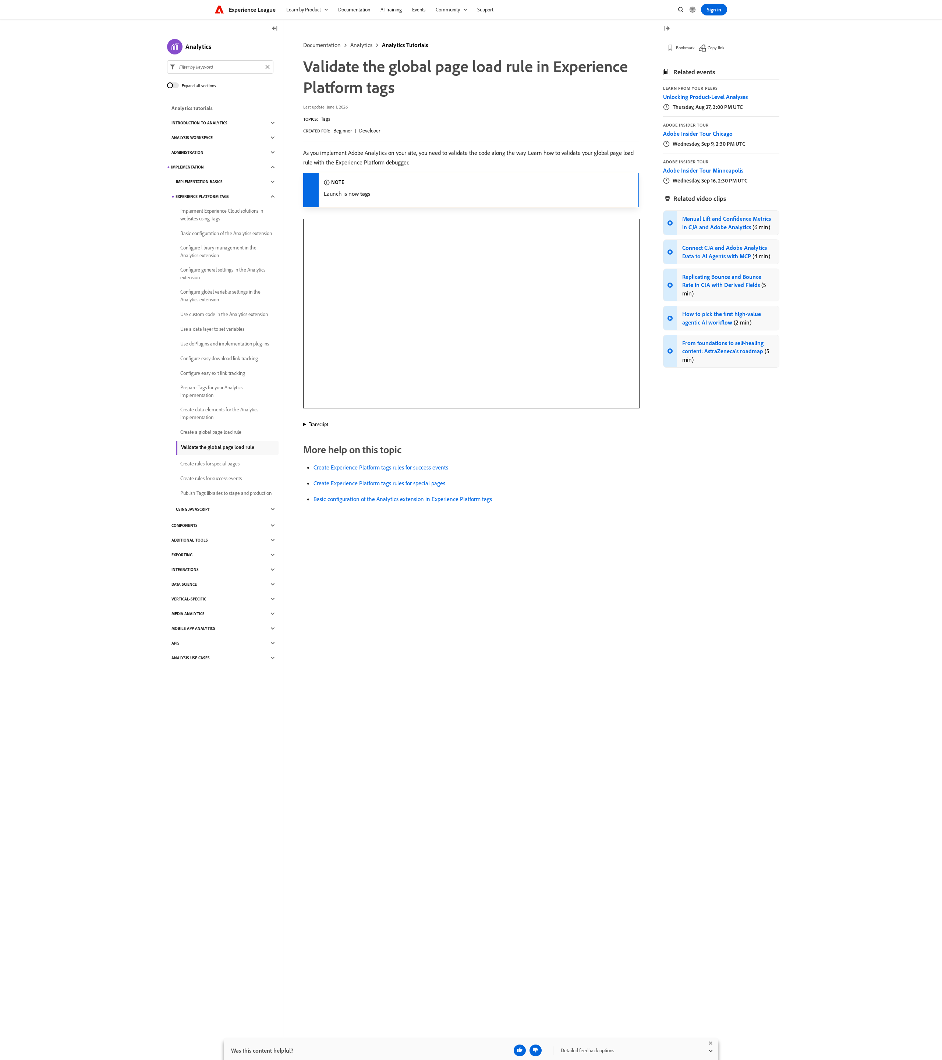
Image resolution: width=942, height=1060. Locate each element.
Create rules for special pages (210, 463)
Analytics (361, 45)
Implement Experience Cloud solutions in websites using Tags (221, 215)
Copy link (716, 47)
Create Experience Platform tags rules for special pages (379, 483)
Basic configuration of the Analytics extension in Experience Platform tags (403, 499)
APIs (175, 643)
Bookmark (685, 47)
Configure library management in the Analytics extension (218, 251)
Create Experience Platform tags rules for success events (381, 467)
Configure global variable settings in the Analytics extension (220, 295)
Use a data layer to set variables (212, 329)
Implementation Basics (199, 181)
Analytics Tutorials (405, 45)
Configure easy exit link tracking (212, 373)
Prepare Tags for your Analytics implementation (211, 391)
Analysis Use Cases (190, 657)
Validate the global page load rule (217, 447)
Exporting (181, 554)
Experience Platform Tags (202, 196)
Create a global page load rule (210, 432)
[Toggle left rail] (275, 29)
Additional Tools (189, 540)
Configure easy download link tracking (219, 358)
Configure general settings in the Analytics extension (222, 273)
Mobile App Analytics (193, 628)
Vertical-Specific (188, 599)
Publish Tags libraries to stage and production (226, 493)
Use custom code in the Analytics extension (224, 314)
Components (184, 525)
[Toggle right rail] (667, 29)
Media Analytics (188, 613)
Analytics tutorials (192, 108)
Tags (325, 119)
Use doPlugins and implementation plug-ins (224, 343)
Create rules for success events (211, 478)
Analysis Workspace (192, 137)
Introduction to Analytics (199, 122)
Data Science (184, 584)
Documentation (322, 45)
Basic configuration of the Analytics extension (226, 233)
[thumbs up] (520, 1050)
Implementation (187, 167)
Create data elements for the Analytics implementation (219, 413)
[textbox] (220, 67)
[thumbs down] (536, 1050)
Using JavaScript (193, 509)
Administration (187, 152)
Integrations (185, 569)
